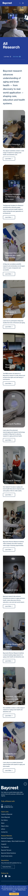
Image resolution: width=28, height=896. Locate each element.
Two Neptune (5, 847)
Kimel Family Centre (6, 856)
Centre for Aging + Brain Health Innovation (13, 841)
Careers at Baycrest (6, 814)
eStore (3, 829)
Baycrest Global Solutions (8, 853)
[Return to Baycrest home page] (7, 3)
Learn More (8, 158)
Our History (4, 820)
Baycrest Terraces (6, 850)
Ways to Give (4, 826)
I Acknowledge (14, 894)
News (2, 823)
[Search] (20, 3)
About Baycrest (5, 817)
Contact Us (4, 832)
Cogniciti (3, 844)
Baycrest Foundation (7, 838)
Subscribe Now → (7, 867)
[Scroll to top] (25, 783)
